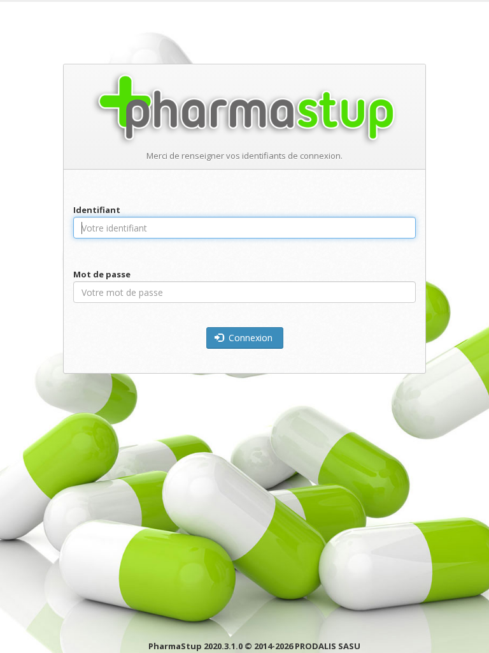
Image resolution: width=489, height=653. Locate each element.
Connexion (249, 338)
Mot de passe (102, 274)
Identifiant (96, 210)
